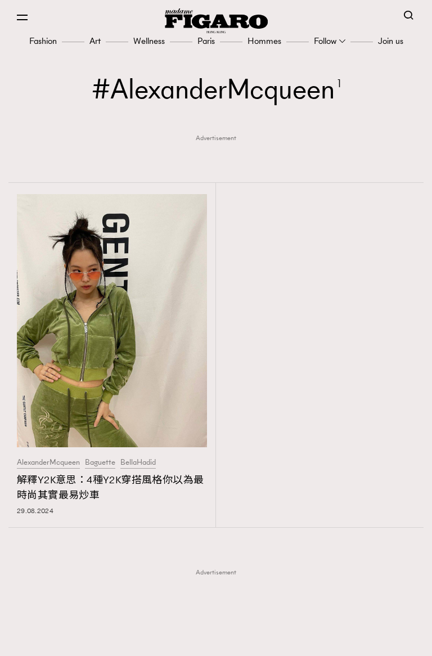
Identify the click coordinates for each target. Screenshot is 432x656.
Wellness (149, 41)
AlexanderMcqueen (48, 462)
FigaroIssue (219, 640)
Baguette (100, 462)
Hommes (264, 41)
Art (95, 41)
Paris (206, 41)
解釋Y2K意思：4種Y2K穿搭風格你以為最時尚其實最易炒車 (110, 487)
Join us (390, 41)
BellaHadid (138, 462)
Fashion (43, 41)
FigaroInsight (220, 623)
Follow (325, 41)
